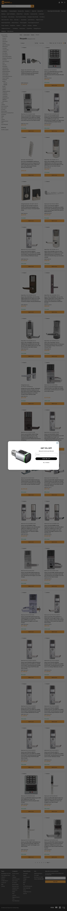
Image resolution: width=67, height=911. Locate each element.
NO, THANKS (46, 462)
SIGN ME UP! (46, 458)
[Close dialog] (57, 443)
